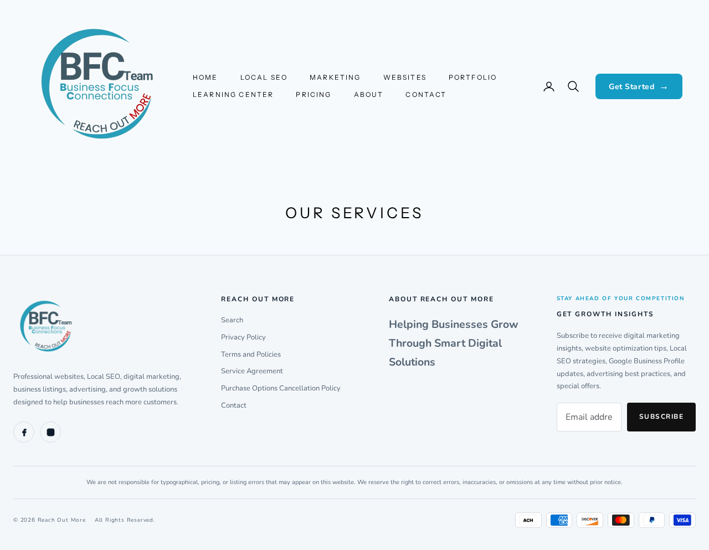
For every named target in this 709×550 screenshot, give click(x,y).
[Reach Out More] (99, 327)
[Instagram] (50, 432)
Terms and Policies (251, 354)
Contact (425, 94)
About (369, 94)
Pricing (313, 94)
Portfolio (473, 77)
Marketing (335, 77)
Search (232, 320)
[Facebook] (23, 432)
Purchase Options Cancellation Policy (281, 388)
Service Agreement (252, 371)
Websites (405, 77)
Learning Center (233, 94)
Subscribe (661, 416)
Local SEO (263, 77)
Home (205, 77)
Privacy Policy (243, 337)
